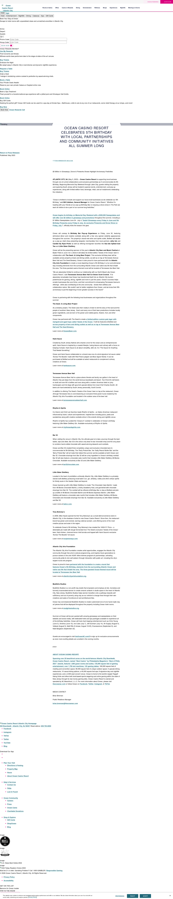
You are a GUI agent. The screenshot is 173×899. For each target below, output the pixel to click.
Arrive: (2, 29)
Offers (57, 8)
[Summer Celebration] (170, 8)
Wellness (97, 8)
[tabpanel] (86, 34)
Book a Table (5, 80)
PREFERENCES (119, 896)
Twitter (91, 684)
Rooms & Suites (47, 8)
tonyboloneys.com (70, 538)
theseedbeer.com (69, 331)
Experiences (113, 8)
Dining (78, 8)
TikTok (107, 684)
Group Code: (4, 42)
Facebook (83, 684)
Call (23, 110)
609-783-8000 (46, 726)
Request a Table (6, 68)
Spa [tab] (42, 16)
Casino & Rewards (67, 8)
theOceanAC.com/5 (82, 636)
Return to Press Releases (10, 153)
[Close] (170, 896)
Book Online (5, 89)
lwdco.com (67, 504)
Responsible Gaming (54, 870)
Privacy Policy (9, 877)
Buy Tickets (4, 60)
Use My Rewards (6, 51)
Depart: (2, 31)
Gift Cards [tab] (49, 16)
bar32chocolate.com (71, 464)
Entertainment (87, 8)
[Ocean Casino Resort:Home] (7, 7)
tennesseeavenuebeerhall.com (75, 400)
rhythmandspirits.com (71, 427)
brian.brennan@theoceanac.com (65, 703)
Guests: (3, 34)
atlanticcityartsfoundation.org (74, 576)
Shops (105, 8)
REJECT (132, 896)
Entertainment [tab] (11, 16)
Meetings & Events (134, 8)
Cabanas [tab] (36, 16)
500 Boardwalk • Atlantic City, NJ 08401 (15, 726)
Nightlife (122, 8)
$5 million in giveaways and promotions (79, 218)
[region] (86, 896)
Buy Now (3, 107)
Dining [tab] (28, 16)
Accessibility (9, 880)
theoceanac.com (59, 684)
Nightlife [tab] (21, 16)
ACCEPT (145, 896)
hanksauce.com (69, 365)
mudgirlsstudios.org (71, 608)
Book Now (5, 45)
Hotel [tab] (3, 16)
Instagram (98, 684)
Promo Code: (5, 39)
